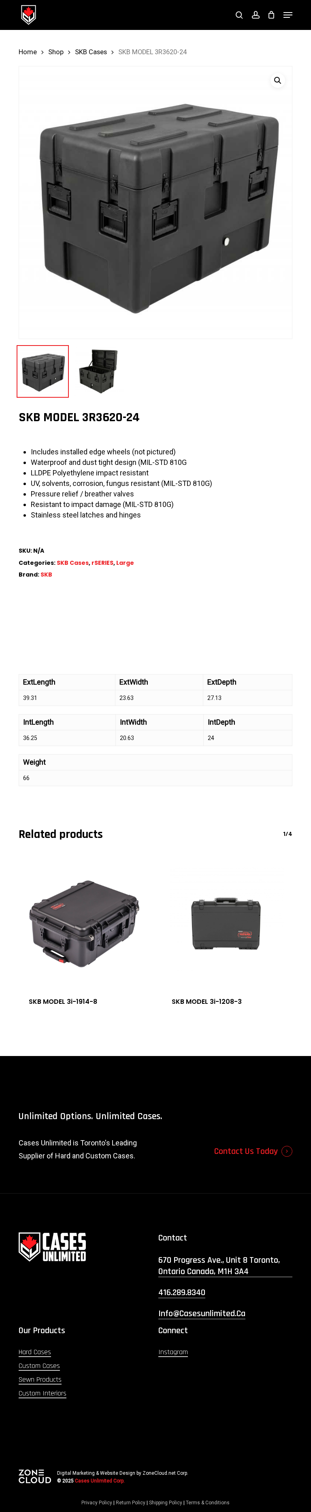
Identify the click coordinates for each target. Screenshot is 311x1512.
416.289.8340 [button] (181, 1292)
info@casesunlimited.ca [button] (201, 1313)
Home (28, 52)
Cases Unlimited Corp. (100, 1481)
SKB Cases (91, 52)
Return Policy (130, 1503)
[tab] (155, 643)
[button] (287, 15)
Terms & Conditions (208, 1503)
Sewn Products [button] (40, 1379)
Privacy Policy (96, 1503)
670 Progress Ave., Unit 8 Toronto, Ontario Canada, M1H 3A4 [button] (219, 1266)
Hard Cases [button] (35, 1352)
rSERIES (102, 563)
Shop (56, 52)
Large (125, 563)
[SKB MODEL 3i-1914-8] (84, 922)
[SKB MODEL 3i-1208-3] (227, 922)
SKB (46, 574)
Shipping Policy (165, 1503)
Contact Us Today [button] (246, 1151)
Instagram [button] (173, 1352)
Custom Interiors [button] (42, 1393)
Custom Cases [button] (39, 1365)
